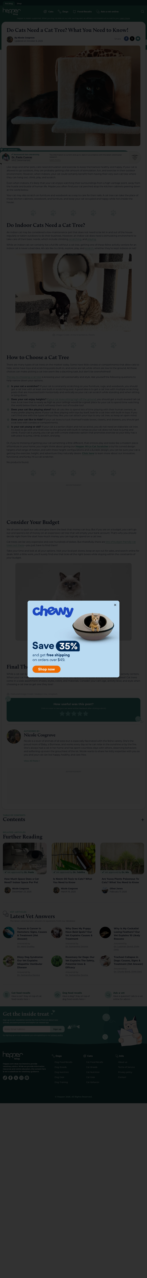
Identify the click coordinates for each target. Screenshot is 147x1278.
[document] (73, 639)
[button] (115, 605)
